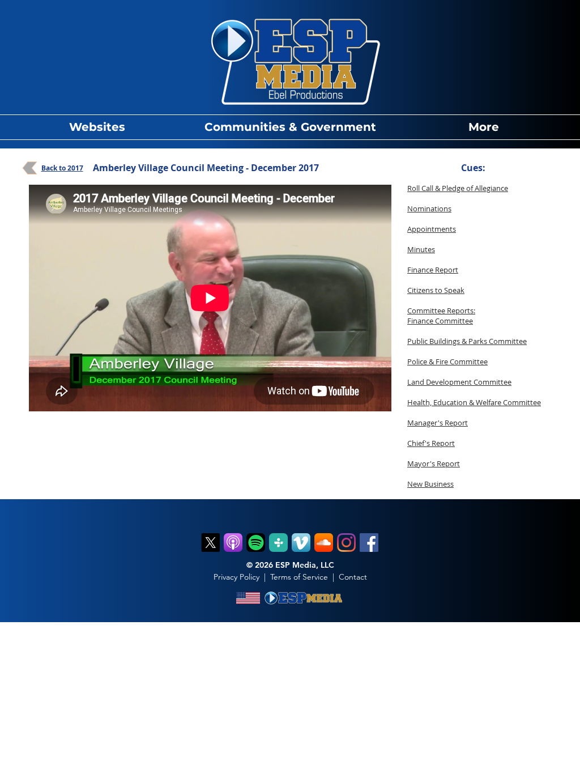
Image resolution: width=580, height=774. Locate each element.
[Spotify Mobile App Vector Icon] (255, 542)
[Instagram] (346, 542)
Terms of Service (299, 577)
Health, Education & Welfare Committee (474, 402)
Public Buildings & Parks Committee (467, 341)
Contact (353, 577)
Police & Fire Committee (447, 361)
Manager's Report (437, 423)
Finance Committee (440, 321)
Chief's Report (431, 443)
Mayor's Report (433, 463)
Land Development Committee (459, 382)
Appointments (431, 229)
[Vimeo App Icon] (301, 542)
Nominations (429, 208)
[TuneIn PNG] (278, 542)
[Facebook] (369, 542)
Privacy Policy (236, 577)
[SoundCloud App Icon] (323, 542)
